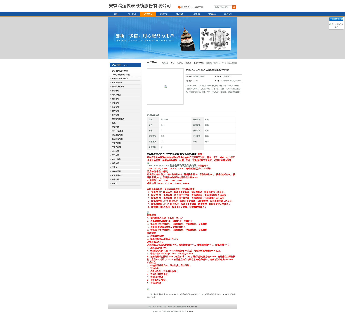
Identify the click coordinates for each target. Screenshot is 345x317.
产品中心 (154, 62)
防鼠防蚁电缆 (117, 139)
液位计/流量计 (117, 131)
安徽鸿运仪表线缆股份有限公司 (139, 6)
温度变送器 (116, 171)
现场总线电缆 (117, 135)
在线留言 (212, 14)
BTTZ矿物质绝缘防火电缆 (121, 75)
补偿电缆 (115, 91)
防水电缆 (115, 107)
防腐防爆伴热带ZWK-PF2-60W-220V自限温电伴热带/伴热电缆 (176, 294)
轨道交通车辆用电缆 (120, 79)
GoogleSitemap (192, 306)
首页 (116, 14)
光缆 (113, 123)
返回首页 (190, 311)
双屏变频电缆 (117, 83)
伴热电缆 (115, 103)
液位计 (114, 183)
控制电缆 (115, 127)
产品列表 (116, 65)
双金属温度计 (117, 175)
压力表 (114, 167)
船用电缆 (115, 99)
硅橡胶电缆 (116, 95)
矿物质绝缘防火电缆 (120, 71)
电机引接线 (116, 159)
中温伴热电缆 (198, 63)
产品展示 (148, 14)
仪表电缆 (115, 155)
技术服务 (180, 14)
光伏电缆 (115, 151)
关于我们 (132, 14)
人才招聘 (196, 14)
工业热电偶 (116, 147)
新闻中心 (164, 14)
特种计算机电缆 (118, 87)
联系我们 (228, 14)
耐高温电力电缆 (118, 119)
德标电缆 (115, 111)
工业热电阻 (116, 143)
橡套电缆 (115, 179)
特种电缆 (115, 115)
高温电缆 (115, 163)
